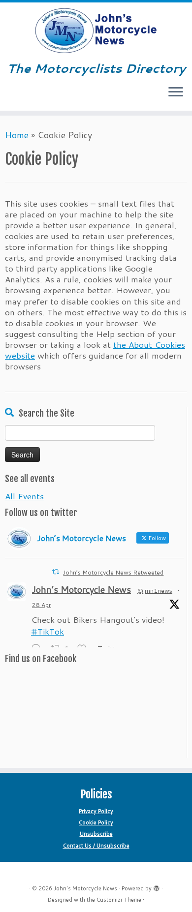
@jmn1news (154, 590)
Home (17, 134)
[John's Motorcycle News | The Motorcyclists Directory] (96, 31)
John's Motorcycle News (85, 888)
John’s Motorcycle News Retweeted (113, 572)
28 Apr (41, 605)
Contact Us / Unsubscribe (96, 846)
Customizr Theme (118, 900)
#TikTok (47, 631)
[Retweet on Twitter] (55, 572)
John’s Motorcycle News (81, 589)
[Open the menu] (175, 93)
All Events (24, 496)
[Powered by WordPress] (156, 886)
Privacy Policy (96, 811)
